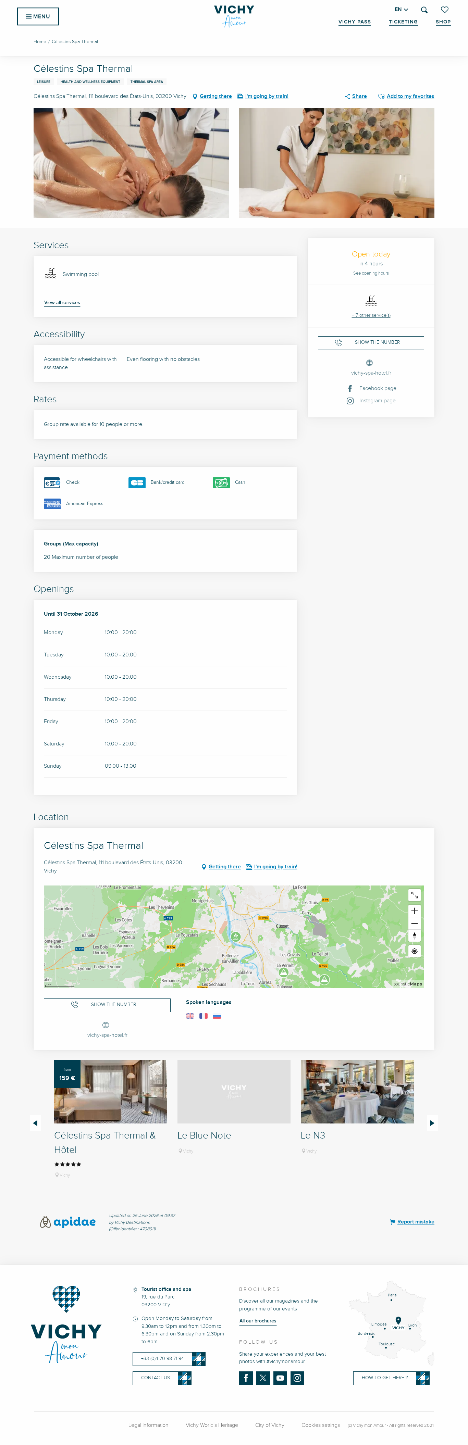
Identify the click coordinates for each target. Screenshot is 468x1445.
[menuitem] (234, 16)
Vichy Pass (354, 22)
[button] (424, 10)
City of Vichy (269, 1425)
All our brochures (257, 1321)
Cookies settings (320, 1425)
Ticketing (403, 22)
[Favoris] (445, 9)
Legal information (148, 1425)
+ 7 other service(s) (371, 315)
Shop (443, 22)
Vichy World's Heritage (212, 1425)
